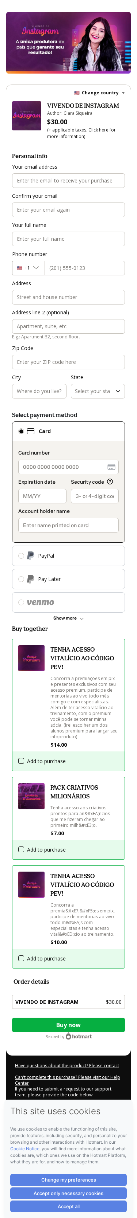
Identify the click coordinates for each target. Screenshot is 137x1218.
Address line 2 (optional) (40, 312)
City (16, 377)
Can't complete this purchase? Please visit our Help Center (67, 1080)
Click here (98, 130)
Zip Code (22, 348)
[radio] (21, 431)
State (77, 377)
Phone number (29, 254)
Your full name (29, 224)
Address (21, 283)
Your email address (34, 166)
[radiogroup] (68, 517)
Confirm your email (34, 195)
